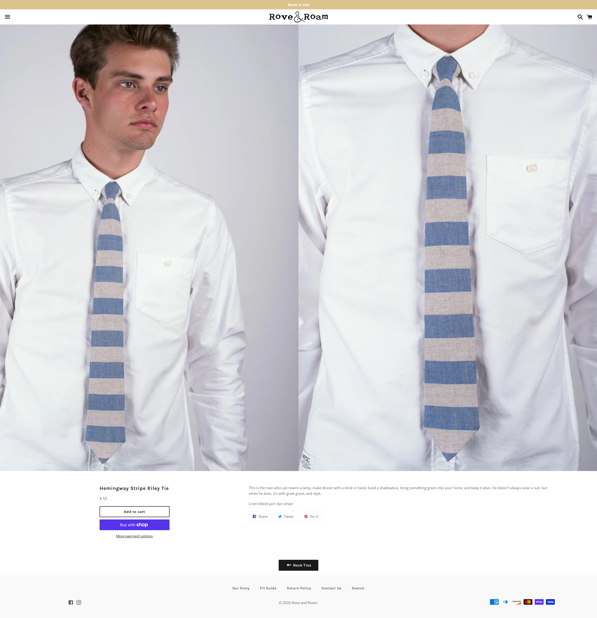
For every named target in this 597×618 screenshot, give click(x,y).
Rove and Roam (304, 602)
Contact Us (332, 588)
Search (358, 588)
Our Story (241, 588)
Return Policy (299, 588)
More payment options (134, 536)
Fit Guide (268, 588)
